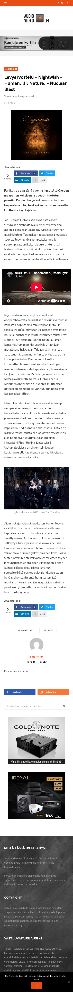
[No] (68, 982)
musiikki (48, 630)
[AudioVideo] (36, 18)
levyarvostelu (27, 630)
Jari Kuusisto (36, 661)
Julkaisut (11, 69)
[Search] (68, 3)
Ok (36, 985)
